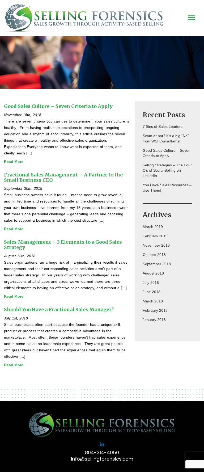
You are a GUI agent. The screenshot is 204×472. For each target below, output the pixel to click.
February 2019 (155, 236)
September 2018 (157, 264)
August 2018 (153, 273)
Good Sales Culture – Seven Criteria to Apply (58, 106)
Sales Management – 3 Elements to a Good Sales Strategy (63, 244)
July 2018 (151, 282)
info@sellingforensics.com (102, 459)
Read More (13, 161)
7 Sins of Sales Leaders (162, 126)
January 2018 (154, 320)
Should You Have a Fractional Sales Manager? (59, 309)
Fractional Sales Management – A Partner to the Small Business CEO (63, 177)
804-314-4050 (102, 452)
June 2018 (151, 292)
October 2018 (154, 254)
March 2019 (153, 227)
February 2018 (155, 310)
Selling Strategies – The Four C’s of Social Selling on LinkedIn (167, 170)
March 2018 (153, 301)
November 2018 (156, 245)
